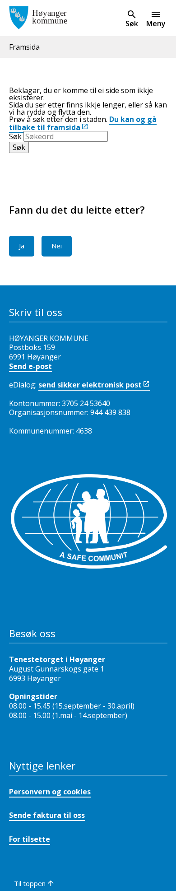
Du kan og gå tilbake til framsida (83, 123)
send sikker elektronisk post (90, 385)
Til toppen (30, 883)
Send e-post (30, 366)
